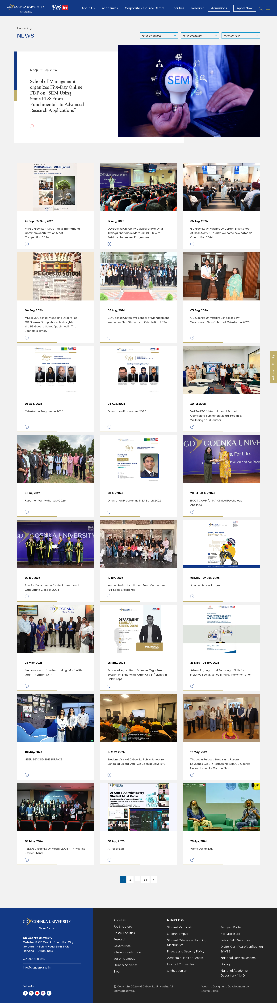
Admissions (219, 8)
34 (145, 879)
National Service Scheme (238, 958)
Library (226, 964)
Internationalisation (127, 952)
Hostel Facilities (124, 933)
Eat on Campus (124, 959)
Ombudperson (177, 971)
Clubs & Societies (125, 965)
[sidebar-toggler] (268, 8)
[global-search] (261, 8)
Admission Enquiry (273, 367)
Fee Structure (122, 927)
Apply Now (244, 8)
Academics (110, 8)
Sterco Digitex (210, 991)
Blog (116, 971)
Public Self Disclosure (235, 940)
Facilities (178, 8)
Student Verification (181, 927)
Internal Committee (180, 964)
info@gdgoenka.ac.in (36, 967)
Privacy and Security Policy (186, 951)
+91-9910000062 (34, 959)
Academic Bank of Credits (185, 958)
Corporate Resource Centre (144, 8)
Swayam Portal (231, 927)
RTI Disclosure (230, 934)
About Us (88, 8)
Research (198, 8)
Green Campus (177, 934)
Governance (122, 946)
